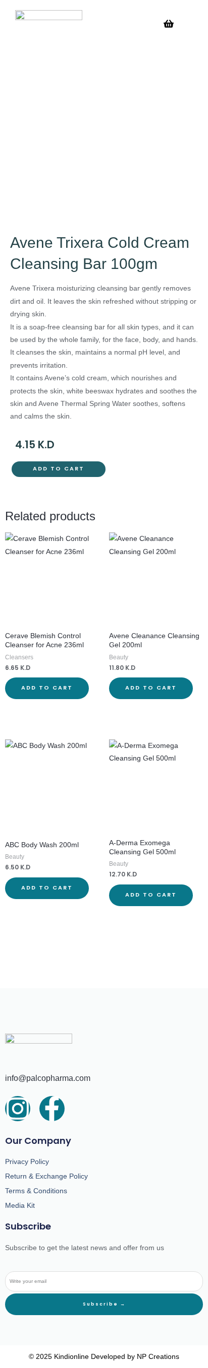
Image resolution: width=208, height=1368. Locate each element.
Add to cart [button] (47, 688)
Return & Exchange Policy (46, 1176)
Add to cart (58, 468)
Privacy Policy (27, 1161)
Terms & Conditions (36, 1191)
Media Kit (20, 1205)
